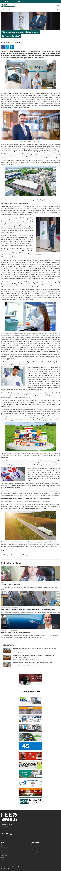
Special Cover (34, 851)
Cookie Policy (11, 868)
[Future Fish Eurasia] (30, 783)
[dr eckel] (30, 774)
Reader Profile (4, 849)
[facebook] (3, 834)
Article (32, 847)
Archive (3, 857)
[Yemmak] (30, 746)
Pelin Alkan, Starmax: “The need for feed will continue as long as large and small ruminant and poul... (29, 588)
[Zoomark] (30, 764)
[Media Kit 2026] (30, 801)
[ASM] (30, 719)
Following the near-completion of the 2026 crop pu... (25, 659)
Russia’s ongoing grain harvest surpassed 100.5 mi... (25, 652)
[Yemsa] (30, 792)
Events (2, 851)
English (6, 1)
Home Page (4, 868)
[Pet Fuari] (30, 755)
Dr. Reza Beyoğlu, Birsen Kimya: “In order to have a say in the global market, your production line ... (30, 612)
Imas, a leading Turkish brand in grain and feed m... (25, 665)
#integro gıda (7, 555)
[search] (57, 10)
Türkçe (18, 1)
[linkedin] (11, 834)
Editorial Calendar (5, 853)
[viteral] (30, 737)
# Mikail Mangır (23, 555)
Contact (3, 859)
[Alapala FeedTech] (30, 680)
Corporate (3, 844)
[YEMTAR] (30, 700)
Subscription (4, 855)
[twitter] (7, 834)
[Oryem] (30, 728)
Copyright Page (4, 847)
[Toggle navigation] (58, 6)
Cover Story (34, 853)
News (32, 844)
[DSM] (30, 691)
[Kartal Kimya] (30, 710)
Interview (33, 849)
